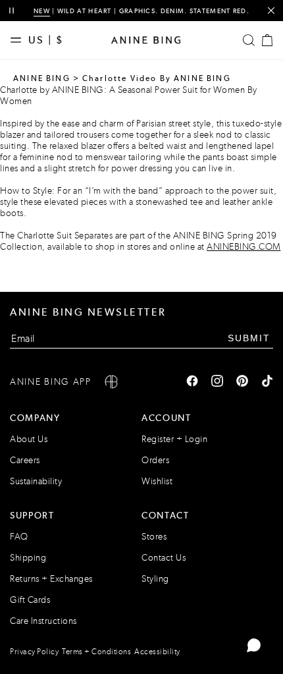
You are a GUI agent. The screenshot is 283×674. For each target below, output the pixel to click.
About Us (28, 439)
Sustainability (36, 481)
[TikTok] (267, 382)
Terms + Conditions (96, 651)
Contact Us (164, 557)
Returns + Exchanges (51, 578)
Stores (154, 536)
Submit (249, 338)
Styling (155, 578)
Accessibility (157, 651)
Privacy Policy (34, 651)
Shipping (28, 557)
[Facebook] (192, 382)
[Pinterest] (242, 382)
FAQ (19, 536)
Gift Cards (30, 599)
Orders (155, 460)
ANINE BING (41, 78)
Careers (25, 460)
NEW (42, 10)
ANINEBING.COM (244, 246)
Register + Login (174, 439)
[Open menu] (19, 40)
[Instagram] (217, 382)
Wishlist (157, 481)
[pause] (11, 10)
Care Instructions (43, 621)
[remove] (270, 10)
